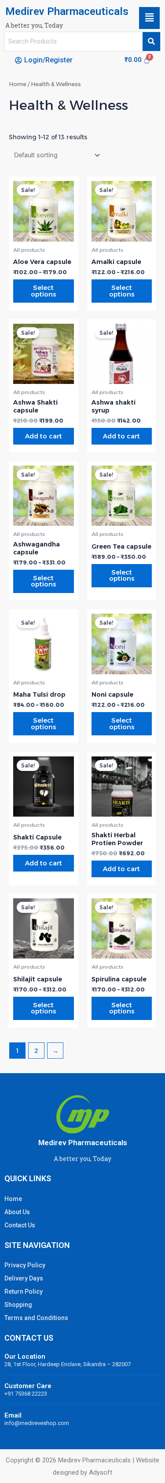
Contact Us (19, 1225)
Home (17, 84)
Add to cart (43, 436)
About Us (17, 1211)
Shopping (18, 1304)
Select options (43, 291)
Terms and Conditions (36, 1317)
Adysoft (100, 1472)
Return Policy (23, 1291)
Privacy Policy (24, 1265)
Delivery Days (23, 1278)
